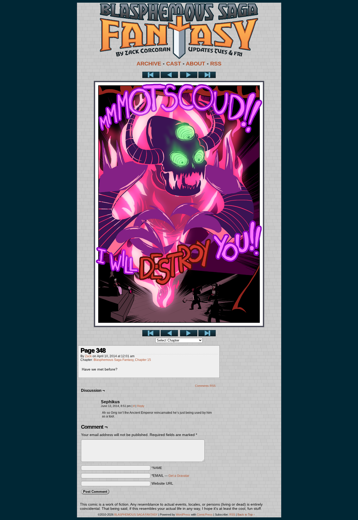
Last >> (207, 75)
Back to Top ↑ (246, 514)
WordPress (183, 514)
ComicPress (205, 514)
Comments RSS (205, 385)
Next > (188, 75)
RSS (215, 63)
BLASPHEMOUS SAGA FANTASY (136, 514)
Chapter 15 (143, 360)
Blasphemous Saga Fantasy (113, 360)
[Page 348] (179, 326)
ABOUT (195, 63)
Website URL (162, 483)
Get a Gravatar (179, 476)
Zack (88, 356)
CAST (173, 63)
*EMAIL (170, 475)
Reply (140, 405)
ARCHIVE (149, 63)
